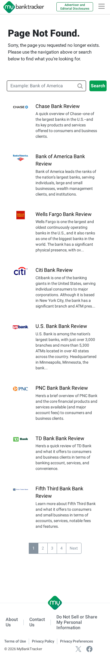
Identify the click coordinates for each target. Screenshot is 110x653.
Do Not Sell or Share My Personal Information (76, 622)
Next (74, 548)
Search (98, 85)
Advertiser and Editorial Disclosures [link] (74, 6)
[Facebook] (89, 649)
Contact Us (37, 622)
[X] (78, 649)
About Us (12, 622)
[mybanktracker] (22, 7)
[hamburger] (101, 6)
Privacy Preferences (76, 641)
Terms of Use (15, 641)
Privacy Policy (43, 641)
